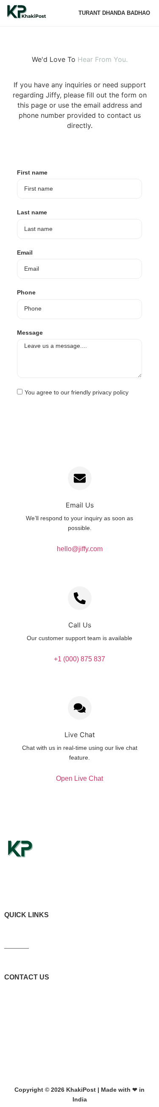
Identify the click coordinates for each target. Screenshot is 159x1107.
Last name (32, 212)
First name (32, 172)
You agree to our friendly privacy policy (76, 392)
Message (30, 332)
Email (25, 252)
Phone (26, 292)
